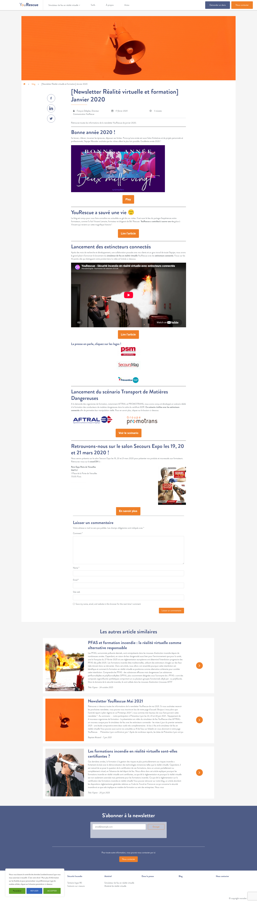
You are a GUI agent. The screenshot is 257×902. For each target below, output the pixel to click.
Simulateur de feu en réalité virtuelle (63, 5)
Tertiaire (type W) (74, 882)
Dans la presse (148, 876)
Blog (180, 876)
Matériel (108, 876)
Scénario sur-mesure (76, 886)
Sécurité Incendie (74, 876)
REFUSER (34, 891)
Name (76, 567)
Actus (126, 5)
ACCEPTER (52, 891)
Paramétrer (17, 891)
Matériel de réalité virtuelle (115, 886)
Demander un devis (217, 5)
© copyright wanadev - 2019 (241, 898)
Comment (78, 533)
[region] (34, 883)
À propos (110, 5)
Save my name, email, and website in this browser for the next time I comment (108, 603)
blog (33, 84)
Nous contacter (242, 5)
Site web (76, 591)
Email (76, 579)
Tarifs (93, 5)
